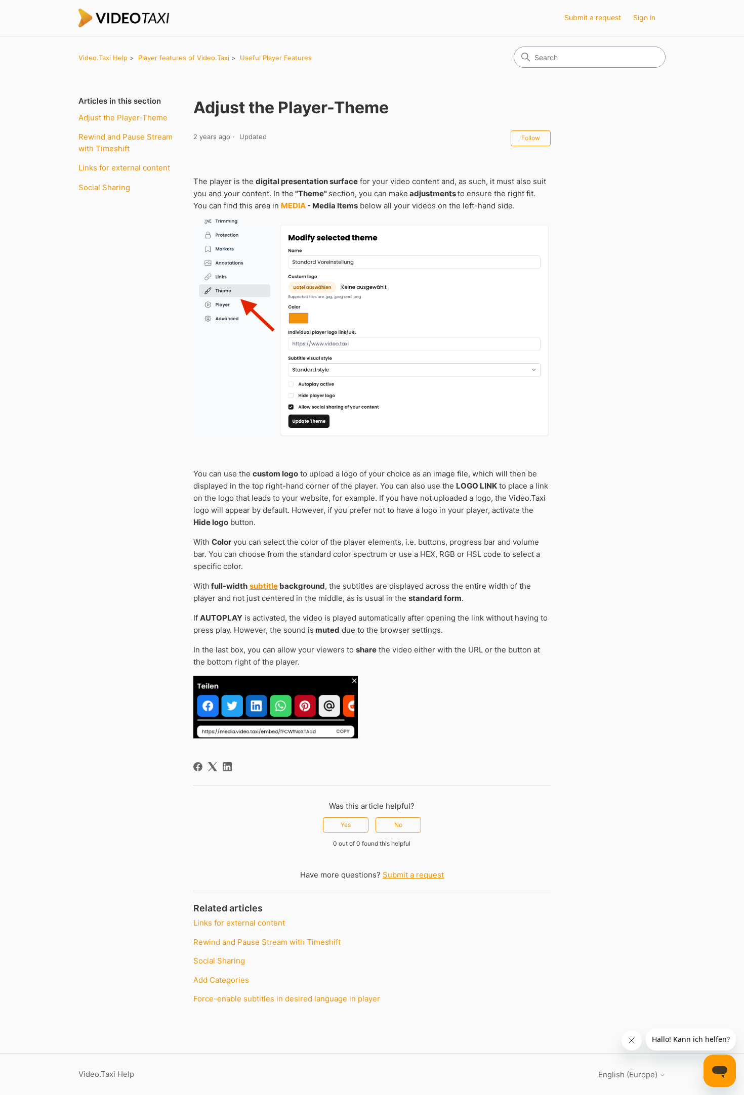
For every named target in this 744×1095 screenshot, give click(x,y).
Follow (530, 138)
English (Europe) (628, 1074)
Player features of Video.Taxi (183, 58)
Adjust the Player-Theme (123, 117)
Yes (346, 824)
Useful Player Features (276, 58)
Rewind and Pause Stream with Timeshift (125, 142)
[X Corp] (212, 766)
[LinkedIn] (227, 766)
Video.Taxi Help (103, 58)
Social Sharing (104, 187)
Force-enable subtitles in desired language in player (286, 998)
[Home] (124, 18)
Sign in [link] (644, 17)
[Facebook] (197, 766)
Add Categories (221, 980)
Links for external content (124, 167)
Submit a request (592, 17)
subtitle (264, 586)
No (398, 824)
